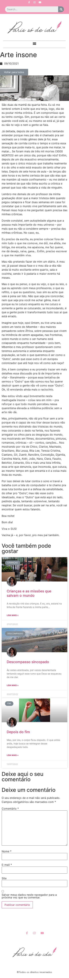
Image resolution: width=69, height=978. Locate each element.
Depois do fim (18, 732)
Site (4, 878)
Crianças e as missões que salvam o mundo (29, 593)
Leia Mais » (13, 615)
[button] (34, 43)
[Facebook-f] (29, 2)
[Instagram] (34, 2)
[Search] (61, 9)
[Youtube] (40, 2)
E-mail (7, 864)
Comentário (10, 808)
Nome (6, 851)
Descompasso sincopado (28, 662)
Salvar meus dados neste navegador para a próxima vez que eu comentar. (29, 896)
